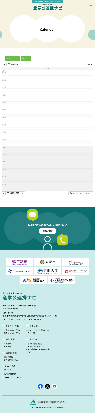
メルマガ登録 (9, 366)
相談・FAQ (34, 339)
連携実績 (7, 346)
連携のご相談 (48, 231)
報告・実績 (10, 339)
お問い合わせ (10, 373)
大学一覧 (31, 333)
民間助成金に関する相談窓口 (39, 349)
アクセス (7, 370)
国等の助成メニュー (12, 360)
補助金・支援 (11, 353)
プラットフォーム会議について (39, 330)
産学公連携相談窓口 (36, 343)
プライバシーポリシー (13, 377)
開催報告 (7, 343)
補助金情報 (8, 357)
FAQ (29, 352)
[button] (81, 193)
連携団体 (33, 326)
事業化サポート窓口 (36, 346)
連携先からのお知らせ (12, 333)
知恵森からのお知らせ (12, 330)
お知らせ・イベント (13, 326)
